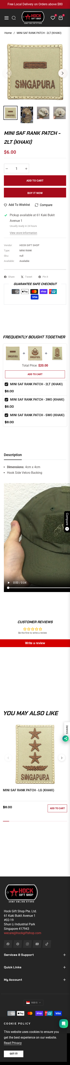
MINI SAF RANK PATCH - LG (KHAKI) (28, 790)
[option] (35, 71)
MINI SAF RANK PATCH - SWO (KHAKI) (37, 415)
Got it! (14, 1053)
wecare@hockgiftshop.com (22, 933)
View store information (23, 232)
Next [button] (62, 73)
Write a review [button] (35, 643)
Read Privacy (13, 1043)
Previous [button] (7, 73)
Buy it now (35, 193)
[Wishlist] (51, 18)
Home (8, 32)
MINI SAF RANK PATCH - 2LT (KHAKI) (36, 384)
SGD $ (34, 1002)
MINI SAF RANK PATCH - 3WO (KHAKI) (37, 399)
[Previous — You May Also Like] (8, 757)
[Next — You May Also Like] (61, 757)
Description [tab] (13, 455)
